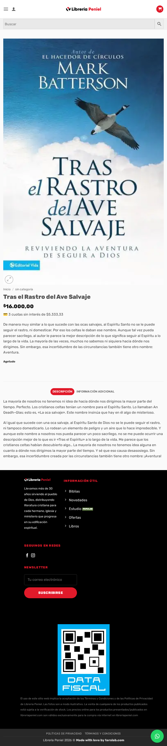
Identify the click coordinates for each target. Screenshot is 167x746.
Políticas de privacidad (64, 733)
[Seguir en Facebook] (27, 555)
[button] (5, 9)
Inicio (7, 289)
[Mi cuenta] (14, 9)
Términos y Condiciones (103, 733)
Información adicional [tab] (95, 391)
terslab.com (114, 740)
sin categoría (24, 289)
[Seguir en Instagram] (33, 555)
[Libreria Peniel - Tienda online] (83, 9)
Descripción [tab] (62, 391)
